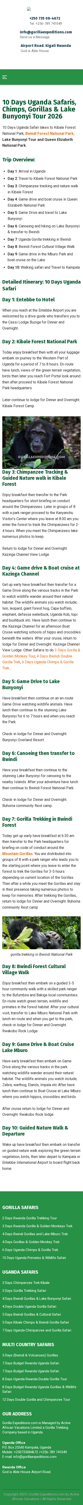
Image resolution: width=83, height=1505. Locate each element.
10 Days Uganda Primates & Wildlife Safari (34, 1258)
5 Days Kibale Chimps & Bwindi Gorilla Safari (35, 1322)
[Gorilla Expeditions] (41, 9)
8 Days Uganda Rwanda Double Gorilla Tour (35, 1379)
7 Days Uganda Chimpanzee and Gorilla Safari (36, 1330)
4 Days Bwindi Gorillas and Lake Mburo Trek (35, 1234)
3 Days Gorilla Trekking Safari (24, 1291)
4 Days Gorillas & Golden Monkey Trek (30, 1242)
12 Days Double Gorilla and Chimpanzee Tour (36, 1399)
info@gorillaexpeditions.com (46, 32)
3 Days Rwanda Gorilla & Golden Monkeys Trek (37, 1226)
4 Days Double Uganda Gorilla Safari (29, 1306)
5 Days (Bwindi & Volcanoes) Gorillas (30, 1355)
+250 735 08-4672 (45, 18)
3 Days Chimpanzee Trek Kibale (26, 1283)
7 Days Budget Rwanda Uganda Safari (30, 1363)
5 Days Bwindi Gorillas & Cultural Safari (31, 1314)
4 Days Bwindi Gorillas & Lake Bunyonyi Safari (36, 1298)
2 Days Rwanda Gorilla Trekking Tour (29, 1218)
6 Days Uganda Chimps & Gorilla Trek (30, 1250)
